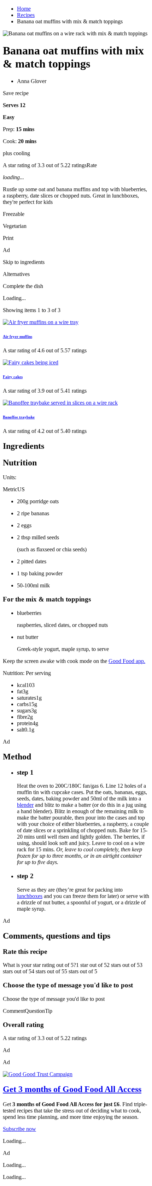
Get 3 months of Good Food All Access (72, 1089)
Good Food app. (127, 661)
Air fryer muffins (17, 336)
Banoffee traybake (19, 417)
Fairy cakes (13, 377)
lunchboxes (29, 896)
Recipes (26, 15)
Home (24, 9)
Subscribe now (19, 1129)
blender (25, 805)
